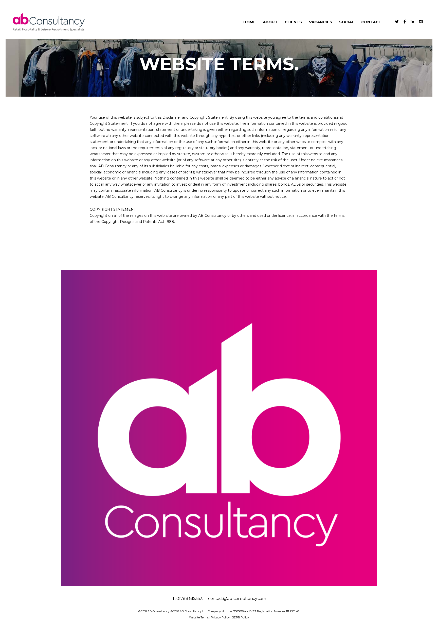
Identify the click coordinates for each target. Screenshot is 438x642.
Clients (293, 22)
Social (346, 22)
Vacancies (320, 22)
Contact (371, 22)
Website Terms (199, 617)
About (270, 22)
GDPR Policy (240, 617)
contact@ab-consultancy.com (237, 598)
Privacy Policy (220, 617)
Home (249, 22)
